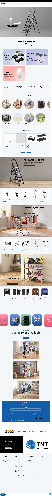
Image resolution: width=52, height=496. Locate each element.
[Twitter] (5, 461)
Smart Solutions (17, 466)
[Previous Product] (4, 138)
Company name (12, 407)
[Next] (47, 22)
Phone (27, 403)
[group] (26, 138)
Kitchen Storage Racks (18, 462)
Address (11, 410)
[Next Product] (47, 138)
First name (11, 403)
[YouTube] (6, 461)
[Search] (43, 3)
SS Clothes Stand (17, 458)
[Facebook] (2, 461)
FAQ (42, 456)
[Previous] (4, 22)
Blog (16, 467)
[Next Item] (50, 481)
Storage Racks (17, 461)
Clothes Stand (17, 457)
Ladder (16, 456)
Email (11, 414)
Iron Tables (16, 463)
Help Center (30, 456)
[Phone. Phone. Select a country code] (28, 405)
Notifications (17, 468)
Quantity (36, 410)
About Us (29, 457)
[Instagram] (4, 461)
